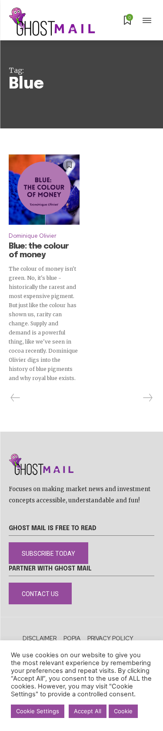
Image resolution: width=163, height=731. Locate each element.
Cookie (123, 711)
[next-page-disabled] (147, 397)
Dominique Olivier (33, 235)
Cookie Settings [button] (37, 711)
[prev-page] (15, 397)
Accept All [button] (87, 711)
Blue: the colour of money (39, 251)
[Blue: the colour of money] (44, 189)
